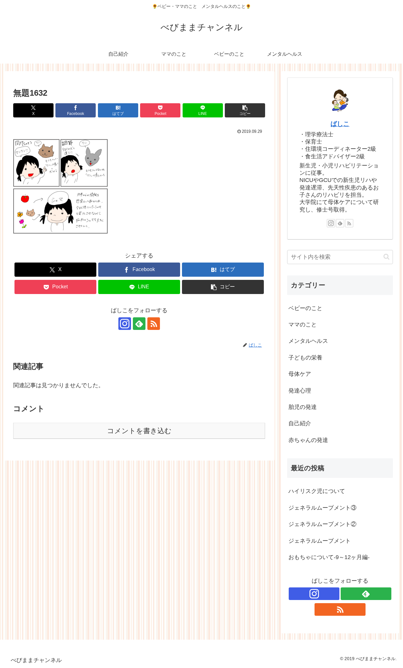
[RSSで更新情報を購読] (153, 323)
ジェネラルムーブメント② (322, 524)
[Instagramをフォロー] (124, 323)
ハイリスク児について (316, 491)
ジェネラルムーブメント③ (322, 508)
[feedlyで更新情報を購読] (139, 323)
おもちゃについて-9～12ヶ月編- (329, 557)
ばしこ (340, 123)
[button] (245, 110)
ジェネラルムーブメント (319, 541)
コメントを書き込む (139, 431)
